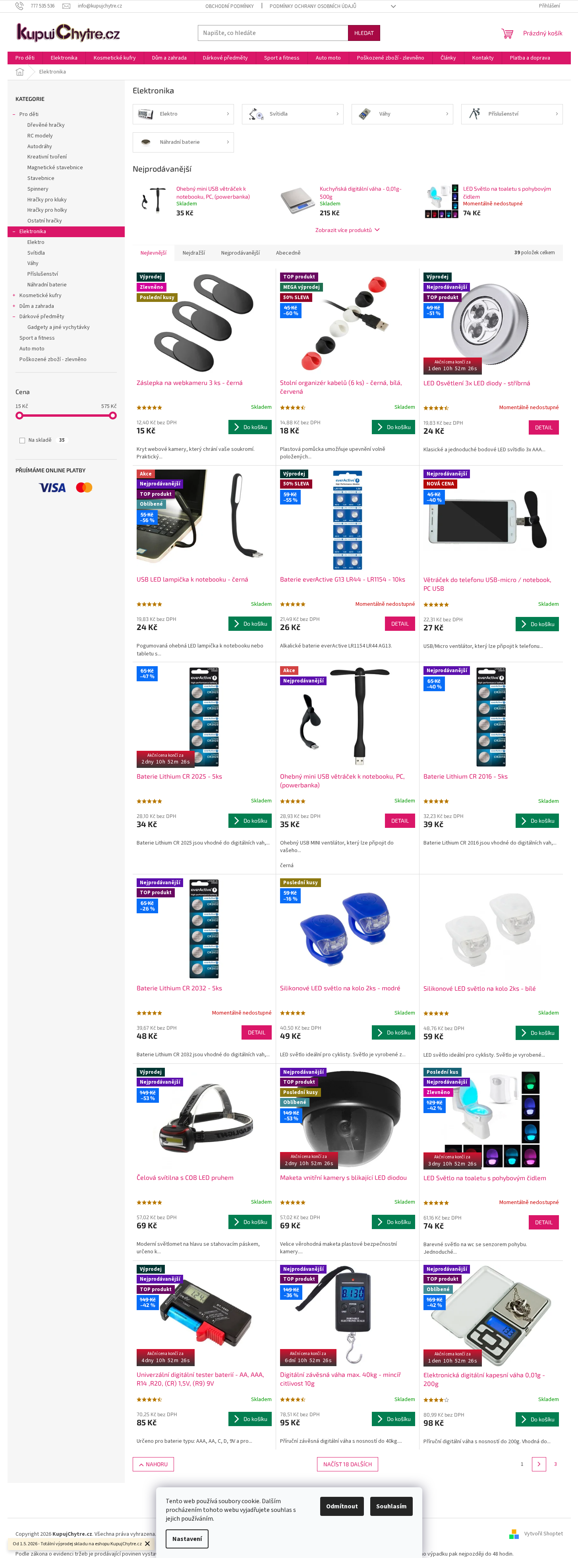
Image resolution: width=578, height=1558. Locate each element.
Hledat (364, 32)
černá (287, 866)
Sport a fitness (37, 338)
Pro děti (29, 114)
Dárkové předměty (41, 317)
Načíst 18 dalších (347, 1464)
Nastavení (187, 1539)
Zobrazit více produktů (343, 229)
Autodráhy (39, 147)
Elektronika (32, 232)
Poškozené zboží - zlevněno (53, 359)
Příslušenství (42, 274)
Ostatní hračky (44, 221)
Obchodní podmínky (229, 6)
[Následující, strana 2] (539, 1464)
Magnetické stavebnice (55, 168)
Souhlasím (391, 1506)
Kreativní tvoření (47, 157)
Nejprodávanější (240, 253)
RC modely (40, 136)
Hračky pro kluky (47, 200)
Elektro (35, 242)
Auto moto (31, 349)
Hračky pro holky (47, 210)
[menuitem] (25, 58)
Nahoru (157, 1464)
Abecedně (288, 253)
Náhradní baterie (47, 285)
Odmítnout (342, 1506)
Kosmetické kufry (40, 296)
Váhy (33, 263)
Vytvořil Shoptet (543, 1534)
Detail (544, 427)
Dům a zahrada (36, 306)
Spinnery (37, 189)
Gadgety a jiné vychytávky (58, 327)
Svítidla (36, 253)
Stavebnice (40, 178)
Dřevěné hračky (46, 125)
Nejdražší (194, 253)
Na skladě (47, 440)
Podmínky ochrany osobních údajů (313, 6)
